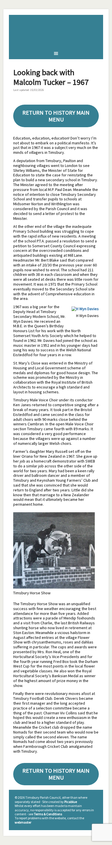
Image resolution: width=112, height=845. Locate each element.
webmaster (23, 822)
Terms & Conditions (48, 814)
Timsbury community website (56, 31)
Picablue (70, 802)
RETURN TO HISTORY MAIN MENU (56, 116)
